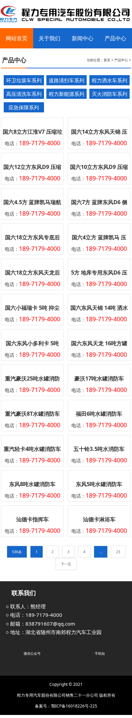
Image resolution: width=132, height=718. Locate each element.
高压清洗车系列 (24, 93)
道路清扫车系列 (66, 80)
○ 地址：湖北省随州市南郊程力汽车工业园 (54, 632)
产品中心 (121, 60)
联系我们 (23, 593)
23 (118, 551)
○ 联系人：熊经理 (26, 606)
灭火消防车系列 (109, 93)
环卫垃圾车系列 (24, 80)
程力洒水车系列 (109, 80)
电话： (32, 143)
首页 (107, 60)
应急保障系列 (23, 107)
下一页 (66, 564)
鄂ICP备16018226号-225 (74, 706)
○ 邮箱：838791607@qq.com (40, 623)
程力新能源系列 (66, 93)
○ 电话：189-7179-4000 (34, 614)
